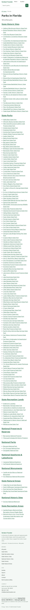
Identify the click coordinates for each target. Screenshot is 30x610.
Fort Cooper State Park (10, 223)
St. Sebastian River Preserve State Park (15, 358)
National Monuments (12, 468)
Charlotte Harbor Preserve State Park (14, 163)
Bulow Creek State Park (10, 155)
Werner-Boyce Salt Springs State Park (14, 391)
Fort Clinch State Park (9, 221)
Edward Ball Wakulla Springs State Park (15, 200)
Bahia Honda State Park (10, 138)
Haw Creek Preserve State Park (12, 240)
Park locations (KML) (7, 580)
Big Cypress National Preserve (12, 436)
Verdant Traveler (7, 2)
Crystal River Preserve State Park (13, 171)
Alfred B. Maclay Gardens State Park (14, 122)
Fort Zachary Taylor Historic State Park (14, 51)
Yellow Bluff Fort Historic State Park (14, 109)
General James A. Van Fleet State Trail (14, 410)
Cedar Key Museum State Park (12, 34)
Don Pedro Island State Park (11, 186)
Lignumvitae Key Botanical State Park (14, 285)
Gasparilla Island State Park (11, 231)
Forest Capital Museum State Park (13, 47)
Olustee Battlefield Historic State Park (14, 88)
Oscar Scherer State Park (10, 314)
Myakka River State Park (10, 304)
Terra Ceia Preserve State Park (12, 370)
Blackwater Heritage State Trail (12, 406)
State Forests (5, 561)
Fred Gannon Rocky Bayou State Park (14, 229)
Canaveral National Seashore (12, 462)
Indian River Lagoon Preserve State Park (15, 256)
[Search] (26, 5)
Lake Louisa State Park (10, 279)
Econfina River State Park (10, 196)
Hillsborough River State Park (12, 246)
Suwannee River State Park (11, 362)
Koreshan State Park (9, 267)
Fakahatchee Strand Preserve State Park (15, 211)
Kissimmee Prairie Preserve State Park (14, 265)
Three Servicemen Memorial (11, 105)
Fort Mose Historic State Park (12, 49)
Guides (22, 1)
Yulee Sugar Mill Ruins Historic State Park (15, 111)
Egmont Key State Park (10, 202)
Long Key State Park (9, 291)
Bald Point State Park (9, 140)
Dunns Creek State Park (10, 194)
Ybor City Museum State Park (12, 107)
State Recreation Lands (13, 399)
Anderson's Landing (9, 404)
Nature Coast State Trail (10, 412)
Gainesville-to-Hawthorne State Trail (14, 408)
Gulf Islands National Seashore (12, 464)
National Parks (9, 442)
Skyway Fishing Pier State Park (12, 352)
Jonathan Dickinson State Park (12, 262)
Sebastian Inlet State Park (11, 347)
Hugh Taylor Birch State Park (12, 252)
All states (4, 11)
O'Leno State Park (8, 308)
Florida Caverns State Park (11, 219)
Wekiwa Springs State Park (11, 389)
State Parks (7, 115)
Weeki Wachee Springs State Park (13, 387)
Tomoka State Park (9, 374)
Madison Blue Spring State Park (12, 298)
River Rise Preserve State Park (12, 329)
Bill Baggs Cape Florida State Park (13, 148)
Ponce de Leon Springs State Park (13, 321)
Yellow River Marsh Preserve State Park (15, 395)
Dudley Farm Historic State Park (12, 45)
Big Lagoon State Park (10, 142)
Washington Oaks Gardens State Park (14, 385)
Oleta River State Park (9, 312)
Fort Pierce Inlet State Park (11, 227)
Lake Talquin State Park (10, 283)
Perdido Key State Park (10, 318)
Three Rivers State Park (10, 372)
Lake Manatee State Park (10, 281)
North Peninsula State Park (11, 306)
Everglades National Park (10, 450)
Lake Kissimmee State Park (11, 277)
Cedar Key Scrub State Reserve (12, 485)
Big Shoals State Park (9, 144)
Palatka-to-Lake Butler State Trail (13, 414)
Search (3, 572)
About (3, 575)
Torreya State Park (8, 378)
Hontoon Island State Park (11, 250)
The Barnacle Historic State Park (13, 103)
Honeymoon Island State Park (12, 248)
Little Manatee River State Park (12, 287)
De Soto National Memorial (11, 502)
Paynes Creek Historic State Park (13, 92)
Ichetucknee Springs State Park (12, 254)
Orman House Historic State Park (13, 90)
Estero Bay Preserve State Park (12, 209)
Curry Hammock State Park (11, 173)
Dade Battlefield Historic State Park (13, 43)
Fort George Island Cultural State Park (14, 225)
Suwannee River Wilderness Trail (13, 418)
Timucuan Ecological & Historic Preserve (15, 438)
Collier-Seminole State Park (11, 167)
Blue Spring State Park (10, 153)
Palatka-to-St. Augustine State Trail (13, 416)
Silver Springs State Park (10, 350)
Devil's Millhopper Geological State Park (15, 487)
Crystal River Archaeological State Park (15, 41)
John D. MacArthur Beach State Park (14, 258)
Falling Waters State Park (10, 213)
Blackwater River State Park (11, 151)
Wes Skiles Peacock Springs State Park (14, 393)
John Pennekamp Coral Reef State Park (15, 260)
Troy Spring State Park (10, 381)
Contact (4, 577)
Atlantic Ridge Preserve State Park (13, 134)
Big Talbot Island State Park (11, 146)
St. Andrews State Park (10, 354)
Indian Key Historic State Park (12, 53)
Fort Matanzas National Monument (13, 476)
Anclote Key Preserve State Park (12, 132)
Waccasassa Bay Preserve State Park (14, 383)
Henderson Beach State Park (12, 242)
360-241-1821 (5, 590)
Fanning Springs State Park (11, 215)
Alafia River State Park (9, 119)
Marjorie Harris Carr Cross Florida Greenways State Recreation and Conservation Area (13, 516)
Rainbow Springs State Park (11, 325)
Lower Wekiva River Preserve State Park (15, 296)
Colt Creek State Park (9, 169)
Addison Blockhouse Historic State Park (15, 28)
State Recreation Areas (12, 506)
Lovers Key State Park (9, 294)
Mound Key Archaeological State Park (14, 78)
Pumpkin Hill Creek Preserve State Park (15, 323)
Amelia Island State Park (10, 128)
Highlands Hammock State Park (12, 244)
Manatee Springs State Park (11, 300)
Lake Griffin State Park (10, 271)
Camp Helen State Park (10, 159)
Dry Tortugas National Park (11, 448)
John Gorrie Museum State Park (12, 55)
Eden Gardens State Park (10, 198)
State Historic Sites (10, 24)
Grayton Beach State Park (11, 238)
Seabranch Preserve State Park (12, 345)
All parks (4, 549)
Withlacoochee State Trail (10, 424)
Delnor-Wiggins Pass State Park (12, 184)
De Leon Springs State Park (11, 180)
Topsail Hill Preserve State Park (12, 376)
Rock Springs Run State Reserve (12, 489)
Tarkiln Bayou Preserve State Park (13, 368)
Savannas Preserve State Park (12, 343)
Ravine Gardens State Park (11, 327)
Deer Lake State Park (9, 182)
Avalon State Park (8, 136)
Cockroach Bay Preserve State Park (13, 165)
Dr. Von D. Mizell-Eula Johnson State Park (15, 192)
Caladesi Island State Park (11, 157)
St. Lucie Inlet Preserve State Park (13, 356)
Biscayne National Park (10, 446)
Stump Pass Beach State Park (12, 360)
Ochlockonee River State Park (12, 310)
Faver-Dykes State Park (10, 217)
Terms (7, 607)
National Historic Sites (12, 497)
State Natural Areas (11, 480)
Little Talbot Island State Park (12, 289)
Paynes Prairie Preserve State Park (13, 316)
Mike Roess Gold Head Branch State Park (15, 302)
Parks (15, 1)
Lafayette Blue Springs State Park (13, 269)
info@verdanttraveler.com (8, 592)
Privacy (3, 607)
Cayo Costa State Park (9, 161)
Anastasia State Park (9, 130)
